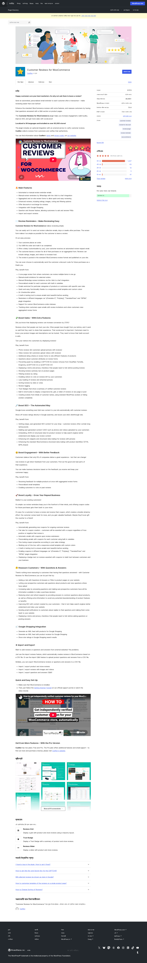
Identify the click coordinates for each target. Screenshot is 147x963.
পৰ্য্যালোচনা (31, 82)
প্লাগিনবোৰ (37, 936)
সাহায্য (130, 82)
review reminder (126, 133)
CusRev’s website (58, 751)
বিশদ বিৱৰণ (20, 82)
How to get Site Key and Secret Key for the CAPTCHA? (36, 871)
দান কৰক (91, 936)
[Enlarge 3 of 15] (37, 795)
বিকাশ (50, 82)
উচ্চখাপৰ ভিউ (100, 143)
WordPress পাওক (137, 3)
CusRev (30, 73)
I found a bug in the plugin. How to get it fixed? (33, 864)
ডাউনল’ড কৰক (127, 72)
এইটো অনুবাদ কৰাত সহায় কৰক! (88, 16)
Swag (90, 939)
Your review (101, 179)
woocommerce (126, 137)
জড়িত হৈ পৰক (91, 930)
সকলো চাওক (128, 179)
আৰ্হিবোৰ (36, 939)
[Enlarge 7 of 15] (63, 784)
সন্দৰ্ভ (9, 930)
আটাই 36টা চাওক (127, 116)
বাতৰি (9, 933)
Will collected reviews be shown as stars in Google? (35, 877)
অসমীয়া (28, 950)
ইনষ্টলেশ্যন (41, 82)
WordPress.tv (66, 939)
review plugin (127, 129)
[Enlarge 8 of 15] (63, 804)
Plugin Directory (13, 10)
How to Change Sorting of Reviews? (29, 890)
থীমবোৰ (36, 933)
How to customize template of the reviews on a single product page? (41, 883)
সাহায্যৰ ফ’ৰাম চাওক (102, 200)
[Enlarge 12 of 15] (88, 784)
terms (48, 136)
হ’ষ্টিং (9, 936)
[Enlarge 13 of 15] (88, 804)
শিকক (62, 930)
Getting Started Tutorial (43, 688)
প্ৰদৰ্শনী (36, 930)
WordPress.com (120, 930)
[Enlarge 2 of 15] (37, 780)
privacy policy (59, 136)
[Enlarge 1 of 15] (37, 765)
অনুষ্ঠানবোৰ (90, 933)
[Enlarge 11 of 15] (88, 765)
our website (71, 136)
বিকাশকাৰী (63, 936)
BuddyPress (119, 939)
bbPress (118, 936)
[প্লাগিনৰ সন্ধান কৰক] (29, 22)
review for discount (125, 124)
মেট (116, 933)
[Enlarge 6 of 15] (63, 765)
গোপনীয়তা (10, 939)
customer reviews (125, 120)
